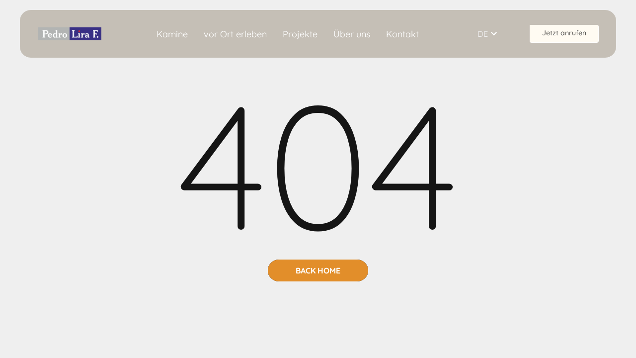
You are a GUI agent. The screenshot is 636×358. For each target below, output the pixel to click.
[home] (69, 33)
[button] (494, 34)
